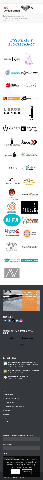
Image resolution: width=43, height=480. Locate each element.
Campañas (10, 402)
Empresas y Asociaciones (14, 16)
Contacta (6, 421)
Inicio (14, 18)
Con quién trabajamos (24, 18)
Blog (4, 418)
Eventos (6, 414)
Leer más (27, 472)
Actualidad (7, 410)
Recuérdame (10, 454)
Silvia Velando (8, 395)
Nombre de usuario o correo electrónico (18, 435)
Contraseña (7, 444)
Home (5, 391)
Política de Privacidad (10, 477)
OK (16, 472)
